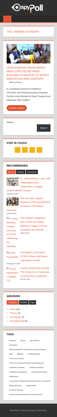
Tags (32, 302)
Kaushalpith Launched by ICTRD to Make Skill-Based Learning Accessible (34, 256)
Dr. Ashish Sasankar (16, 390)
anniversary (13, 345)
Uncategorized (17, 321)
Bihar (11, 354)
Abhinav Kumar (15, 82)
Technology (15, 317)
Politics (13, 313)
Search (10, 122)
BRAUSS (20, 354)
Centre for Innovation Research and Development (26, 363)
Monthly (24, 302)
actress (22, 340)
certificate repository (36, 367)
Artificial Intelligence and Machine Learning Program (27, 349)
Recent (11, 172)
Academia (12, 340)
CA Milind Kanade (34, 354)
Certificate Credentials (17, 367)
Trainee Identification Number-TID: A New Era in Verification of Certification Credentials (35, 272)
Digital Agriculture (15, 385)
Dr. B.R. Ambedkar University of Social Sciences (25, 394)
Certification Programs (39, 372)
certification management (18, 372)
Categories (12, 302)
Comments (31, 172)
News (12, 309)
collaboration (13, 376)
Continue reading (16, 108)
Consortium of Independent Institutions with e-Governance (30, 381)
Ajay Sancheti (34, 340)
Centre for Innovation (16, 358)
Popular (20, 172)
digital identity (31, 385)
